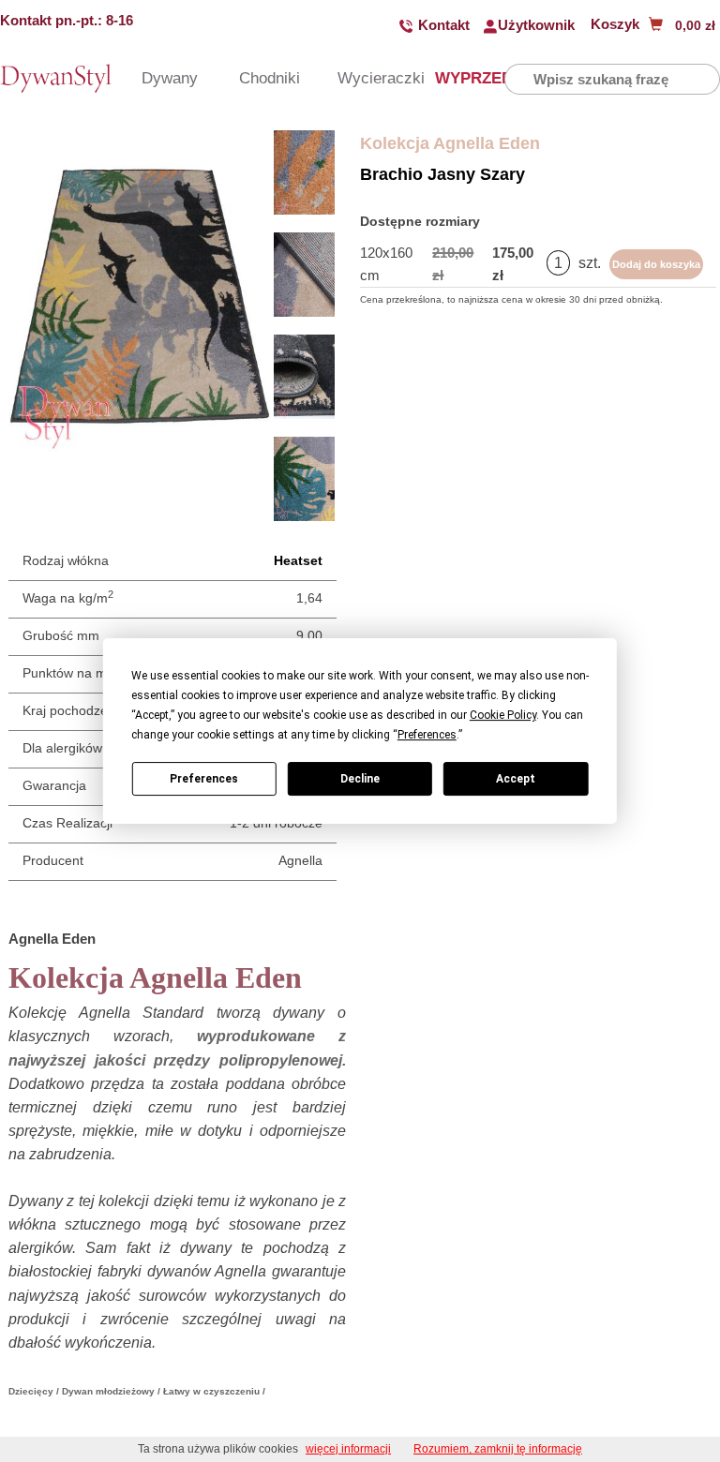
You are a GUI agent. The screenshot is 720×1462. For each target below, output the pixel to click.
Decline (360, 778)
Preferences (204, 778)
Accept (515, 778)
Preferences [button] (427, 734)
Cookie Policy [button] (503, 715)
